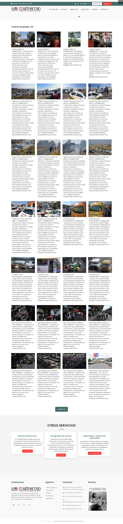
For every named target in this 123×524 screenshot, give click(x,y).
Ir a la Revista (27, 451)
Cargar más (62, 409)
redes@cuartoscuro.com (73, 505)
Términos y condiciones (76, 521)
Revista (94, 9)
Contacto (104, 9)
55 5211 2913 (77, 493)
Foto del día (53, 9)
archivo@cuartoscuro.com (73, 496)
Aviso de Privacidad (60, 521)
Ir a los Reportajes (94, 453)
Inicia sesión (97, 4)
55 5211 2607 (69, 493)
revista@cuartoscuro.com (73, 509)
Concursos (85, 9)
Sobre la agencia (51, 488)
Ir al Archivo (61, 455)
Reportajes (74, 9)
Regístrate (107, 4)
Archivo (64, 9)
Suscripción (49, 490)
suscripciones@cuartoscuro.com (73, 502)
